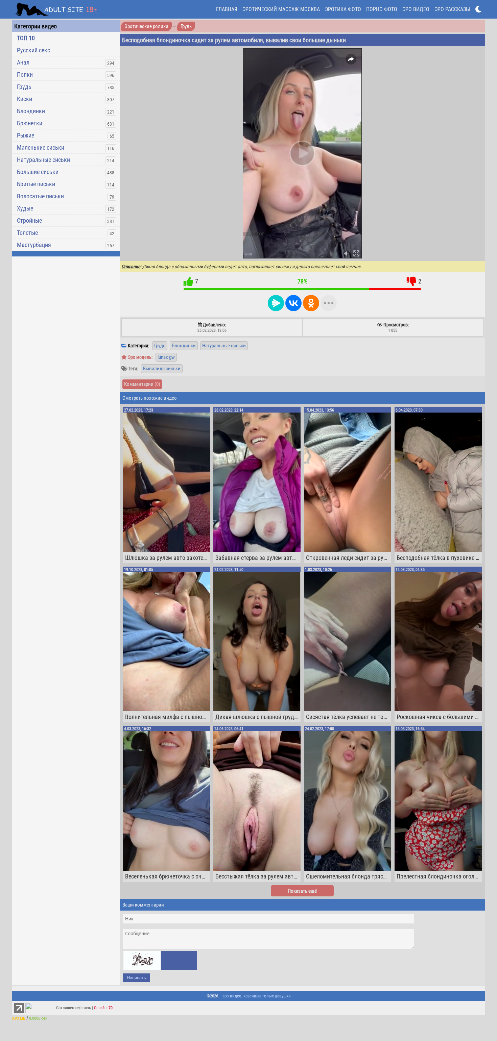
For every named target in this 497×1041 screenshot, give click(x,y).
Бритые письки (36, 184)
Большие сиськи (37, 171)
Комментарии (142, 384)
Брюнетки (29, 123)
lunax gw (166, 357)
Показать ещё (302, 891)
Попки (25, 74)
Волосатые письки (40, 196)
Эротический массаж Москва (281, 9)
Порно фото (381, 9)
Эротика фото (343, 9)
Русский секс (33, 50)
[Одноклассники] (311, 303)
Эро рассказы (452, 9)
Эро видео (415, 9)
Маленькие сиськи (40, 147)
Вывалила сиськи (162, 369)
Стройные (29, 220)
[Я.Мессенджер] (276, 303)
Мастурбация (34, 244)
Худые (25, 208)
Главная (226, 9)
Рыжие (25, 135)
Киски (24, 98)
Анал (23, 62)
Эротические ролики (146, 26)
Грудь (24, 86)
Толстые (27, 232)
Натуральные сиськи (43, 159)
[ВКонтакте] (293, 303)
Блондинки (31, 111)
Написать (136, 977)
